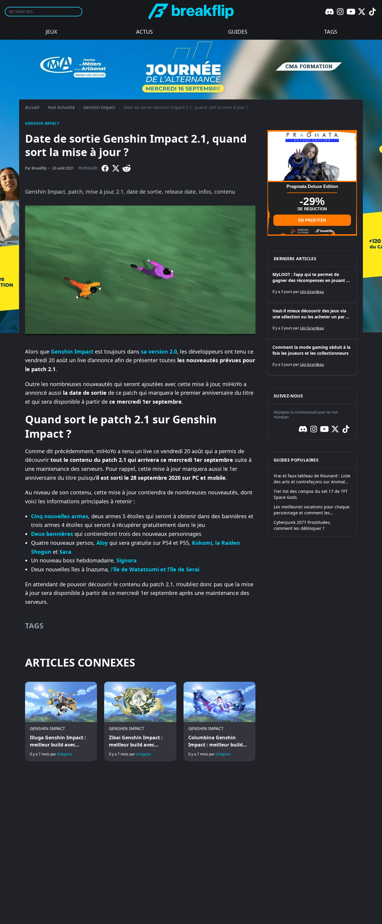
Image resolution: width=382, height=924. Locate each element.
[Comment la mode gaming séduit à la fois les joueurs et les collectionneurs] (312, 357)
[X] (361, 11)
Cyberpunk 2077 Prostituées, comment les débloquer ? (302, 525)
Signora (126, 560)
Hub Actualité (61, 107)
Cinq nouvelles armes (59, 516)
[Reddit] (126, 168)
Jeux (51, 31)
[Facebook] (105, 168)
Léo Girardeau (312, 291)
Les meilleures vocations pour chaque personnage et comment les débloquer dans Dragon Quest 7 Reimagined (311, 510)
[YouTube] (351, 11)
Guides (237, 31)
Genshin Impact (99, 107)
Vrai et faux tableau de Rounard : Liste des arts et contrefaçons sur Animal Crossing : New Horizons (312, 479)
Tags (330, 31)
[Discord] (329, 11)
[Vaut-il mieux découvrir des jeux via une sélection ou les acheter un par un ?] (312, 321)
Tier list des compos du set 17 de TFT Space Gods (311, 494)
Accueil (32, 107)
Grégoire (64, 754)
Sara (65, 551)
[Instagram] (340, 11)
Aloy (102, 542)
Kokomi (202, 542)
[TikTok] (372, 11)
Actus (144, 31)
